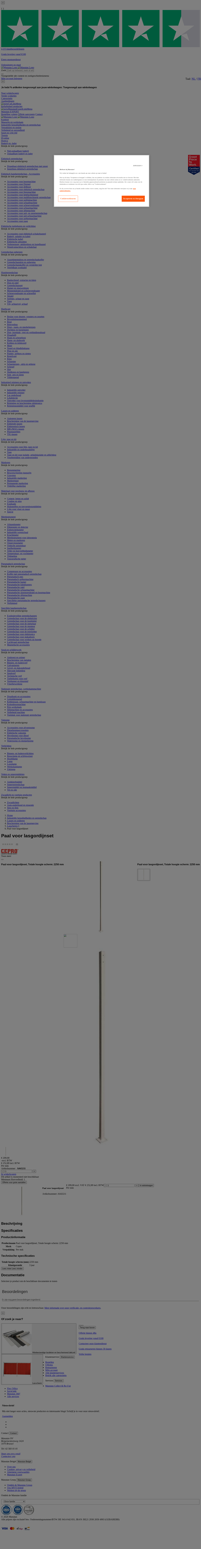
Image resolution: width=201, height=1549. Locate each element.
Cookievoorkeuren (68, 199)
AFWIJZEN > (138, 165)
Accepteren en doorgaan (133, 199)
